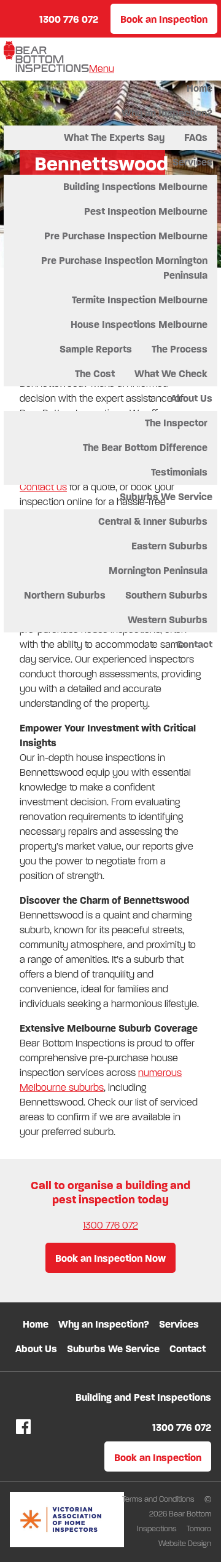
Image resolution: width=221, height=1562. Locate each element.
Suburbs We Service (166, 497)
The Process (179, 349)
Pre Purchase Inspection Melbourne (125, 236)
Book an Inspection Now (110, 1258)
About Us (191, 398)
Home (199, 88)
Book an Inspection (163, 19)
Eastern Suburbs (169, 546)
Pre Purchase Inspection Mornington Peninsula (124, 268)
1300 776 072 (110, 1225)
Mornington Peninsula (158, 570)
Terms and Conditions (159, 1499)
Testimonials (179, 472)
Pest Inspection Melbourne (145, 211)
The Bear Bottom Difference (145, 447)
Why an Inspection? (167, 113)
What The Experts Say (114, 137)
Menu (101, 68)
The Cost (95, 374)
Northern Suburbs (65, 595)
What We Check (170, 374)
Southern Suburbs (166, 595)
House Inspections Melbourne (139, 324)
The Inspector (176, 423)
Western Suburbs (167, 620)
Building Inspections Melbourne (135, 187)
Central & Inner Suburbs (152, 521)
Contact (194, 644)
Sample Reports (96, 349)
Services (192, 162)
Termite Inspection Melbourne (139, 300)
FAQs (195, 137)
